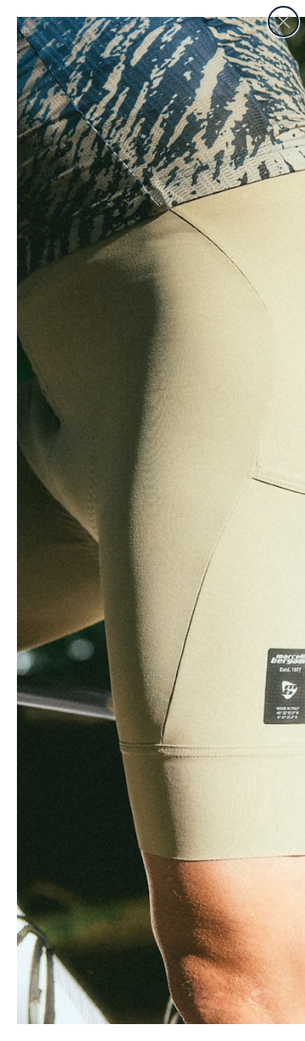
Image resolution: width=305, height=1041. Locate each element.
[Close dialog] (283, 21)
